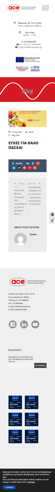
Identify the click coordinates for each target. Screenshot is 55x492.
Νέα (17, 135)
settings (31, 482)
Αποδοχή (9, 487)
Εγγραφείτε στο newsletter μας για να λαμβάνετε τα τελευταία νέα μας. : (20, 359)
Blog (13, 135)
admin (31, 132)
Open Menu (46, 8)
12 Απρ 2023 (17, 132)
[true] (21, 7)
